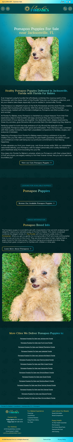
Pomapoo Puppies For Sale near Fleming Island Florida (36, 360)
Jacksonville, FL (27, 406)
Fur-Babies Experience (36, 411)
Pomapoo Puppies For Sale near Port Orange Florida (36, 389)
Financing (30, 413)
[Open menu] (3, 9)
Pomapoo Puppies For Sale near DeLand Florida (36, 394)
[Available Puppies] (8, 9)
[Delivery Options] (63, 2)
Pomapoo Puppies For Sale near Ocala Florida (36, 377)
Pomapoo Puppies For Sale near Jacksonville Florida (36, 338)
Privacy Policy (62, 439)
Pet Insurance (56, 425)
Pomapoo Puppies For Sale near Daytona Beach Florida (36, 381)
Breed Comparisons (57, 415)
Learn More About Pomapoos (16, 249)
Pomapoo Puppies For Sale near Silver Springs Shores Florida (36, 385)
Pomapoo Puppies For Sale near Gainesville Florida (36, 368)
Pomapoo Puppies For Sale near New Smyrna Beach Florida (36, 398)
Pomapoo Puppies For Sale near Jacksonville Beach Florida (36, 355)
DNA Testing (55, 431)
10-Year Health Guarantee (59, 423)
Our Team (30, 422)
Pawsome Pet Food (57, 429)
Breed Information (57, 413)
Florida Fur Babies (6, 406)
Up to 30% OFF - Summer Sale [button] (12, 2)
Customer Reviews (33, 417)
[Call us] (65, 9)
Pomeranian (6, 236)
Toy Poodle (31, 234)
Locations (17, 406)
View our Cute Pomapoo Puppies (36, 163)
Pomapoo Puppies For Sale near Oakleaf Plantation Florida (36, 347)
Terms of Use (47, 439)
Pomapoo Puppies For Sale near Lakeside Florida (36, 351)
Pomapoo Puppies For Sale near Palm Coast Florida (36, 364)
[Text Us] (70, 9)
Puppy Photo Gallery (33, 420)
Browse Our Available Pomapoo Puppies (35, 203)
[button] (67, 2)
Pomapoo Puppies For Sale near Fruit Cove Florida (36, 343)
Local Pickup (31, 415)
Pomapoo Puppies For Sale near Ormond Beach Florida (36, 372)
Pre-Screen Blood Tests (58, 427)
